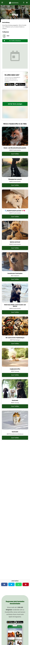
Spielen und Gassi (15, 242)
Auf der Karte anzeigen (15, 104)
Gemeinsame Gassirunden (15, 273)
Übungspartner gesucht (15, 179)
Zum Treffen (15, 154)
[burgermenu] (2, 2)
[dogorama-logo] (13, 3)
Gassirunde (15, 400)
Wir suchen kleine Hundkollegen (15, 337)
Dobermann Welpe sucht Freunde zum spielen (15, 305)
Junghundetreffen (15, 369)
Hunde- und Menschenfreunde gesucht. (15, 148)
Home (3, 9)
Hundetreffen (8, 9)
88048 (22, 9)
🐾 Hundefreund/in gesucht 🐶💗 (15, 210)
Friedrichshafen (16, 9)
